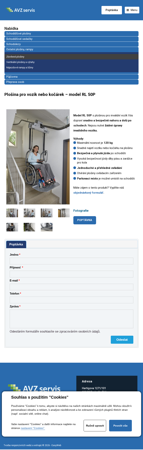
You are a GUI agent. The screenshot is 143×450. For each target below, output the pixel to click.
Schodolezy (13, 44)
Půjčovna (12, 76)
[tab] (16, 244)
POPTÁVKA (84, 220)
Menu (134, 10)
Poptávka (112, 10)
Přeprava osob (15, 82)
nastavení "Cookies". (33, 428)
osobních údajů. (89, 331)
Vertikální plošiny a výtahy (20, 62)
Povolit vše (120, 425)
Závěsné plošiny (15, 56)
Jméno (14, 254)
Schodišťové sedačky (19, 39)
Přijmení (15, 267)
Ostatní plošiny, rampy (19, 49)
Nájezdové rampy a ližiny (19, 67)
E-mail (14, 280)
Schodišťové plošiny (18, 33)
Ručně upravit (95, 425)
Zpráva (14, 306)
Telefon (14, 293)
